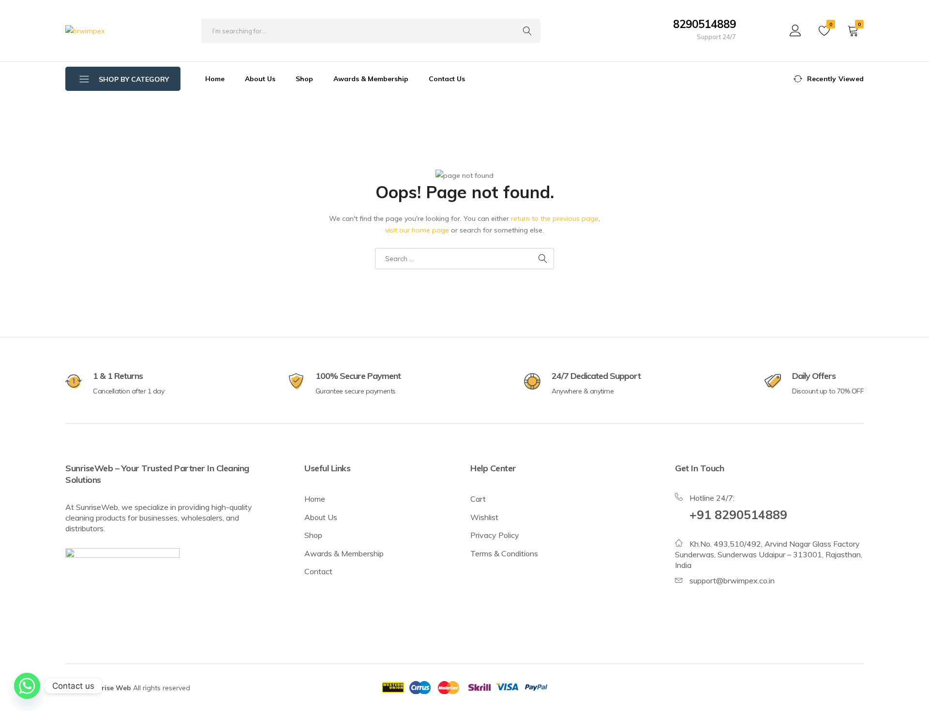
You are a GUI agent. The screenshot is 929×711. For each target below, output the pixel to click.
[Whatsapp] (27, 686)
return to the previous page (555, 218)
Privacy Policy (494, 535)
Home (215, 78)
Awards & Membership (370, 78)
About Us (260, 78)
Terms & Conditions (504, 553)
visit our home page (417, 230)
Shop (304, 78)
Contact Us (447, 78)
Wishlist (484, 517)
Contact (318, 571)
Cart (478, 499)
